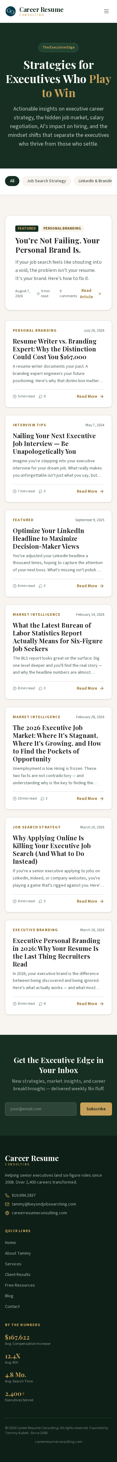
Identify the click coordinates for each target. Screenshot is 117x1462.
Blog (9, 1296)
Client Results (18, 1275)
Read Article (86, 294)
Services (13, 1264)
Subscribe (96, 1109)
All (12, 181)
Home (10, 1243)
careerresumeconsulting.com (39, 1213)
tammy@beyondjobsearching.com (44, 1204)
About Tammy (18, 1253)
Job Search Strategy (46, 181)
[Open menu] (106, 11)
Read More (87, 396)
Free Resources (20, 1285)
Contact (12, 1307)
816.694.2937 (24, 1195)
